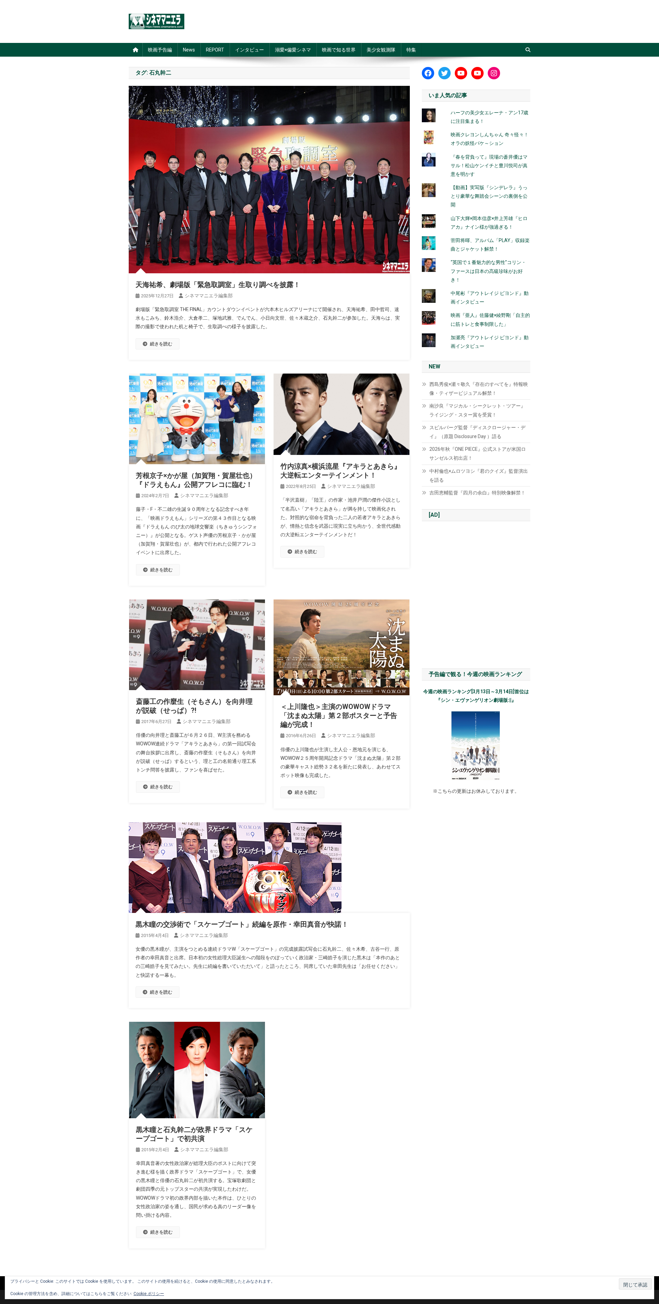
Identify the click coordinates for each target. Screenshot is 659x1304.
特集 (411, 50)
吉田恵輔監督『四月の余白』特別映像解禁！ (477, 492)
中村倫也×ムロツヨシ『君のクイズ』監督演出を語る (478, 475)
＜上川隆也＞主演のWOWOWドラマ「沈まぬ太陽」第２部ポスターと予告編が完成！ (338, 715)
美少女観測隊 (381, 50)
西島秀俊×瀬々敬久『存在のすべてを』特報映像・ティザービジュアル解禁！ (478, 388)
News (189, 50)
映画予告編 (160, 50)
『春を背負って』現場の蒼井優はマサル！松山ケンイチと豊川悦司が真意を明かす (489, 165)
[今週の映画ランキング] (476, 745)
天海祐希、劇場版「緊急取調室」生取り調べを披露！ (218, 285)
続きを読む (161, 343)
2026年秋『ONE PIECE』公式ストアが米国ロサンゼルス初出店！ (477, 453)
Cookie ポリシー (149, 1293)
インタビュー (249, 50)
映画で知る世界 (339, 50)
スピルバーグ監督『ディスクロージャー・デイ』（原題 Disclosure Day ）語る (477, 432)
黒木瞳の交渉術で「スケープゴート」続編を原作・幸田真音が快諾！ (242, 924)
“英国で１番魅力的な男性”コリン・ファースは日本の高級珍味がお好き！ (488, 271)
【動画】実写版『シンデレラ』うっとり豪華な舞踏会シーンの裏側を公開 (489, 196)
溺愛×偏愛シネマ (293, 50)
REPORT (215, 50)
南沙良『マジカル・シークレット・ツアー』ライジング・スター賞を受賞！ (477, 410)
